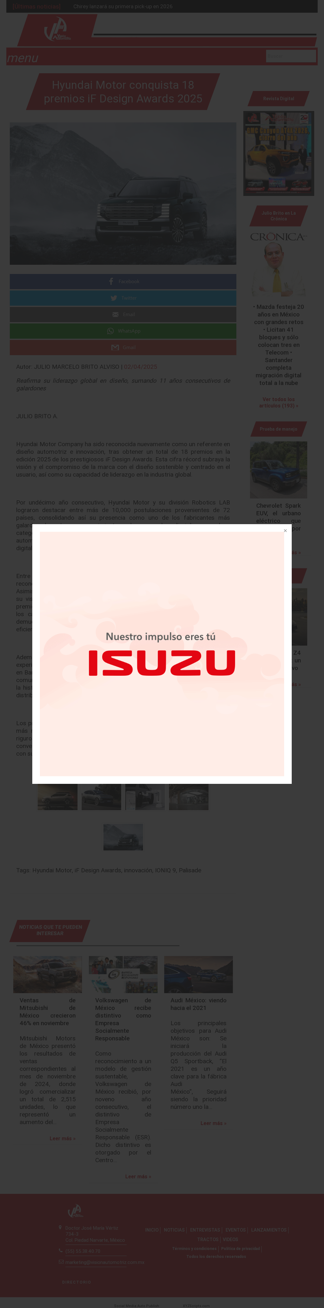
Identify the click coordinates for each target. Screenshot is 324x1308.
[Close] (285, 531)
